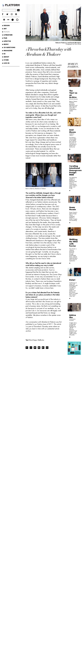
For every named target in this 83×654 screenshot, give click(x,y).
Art (5, 28)
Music (6, 44)
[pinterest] (17, 14)
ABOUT (6, 57)
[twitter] (8, 14)
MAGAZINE (7, 50)
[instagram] (13, 14)
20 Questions (9, 47)
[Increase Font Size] (4, 19)
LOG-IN (6, 63)
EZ (4, 53)
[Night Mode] (12, 19)
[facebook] (4, 14)
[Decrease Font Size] (8, 19)
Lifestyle (7, 41)
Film (5, 38)
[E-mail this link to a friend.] (47, 347)
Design (6, 25)
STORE (6, 60)
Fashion (6, 32)
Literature (7, 35)
